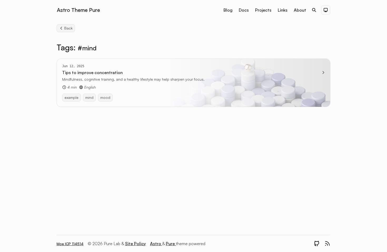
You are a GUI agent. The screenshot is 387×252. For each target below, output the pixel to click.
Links (282, 10)
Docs (244, 10)
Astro (156, 243)
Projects (263, 10)
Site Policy (135, 243)
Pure (171, 243)
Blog (228, 10)
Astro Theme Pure (78, 10)
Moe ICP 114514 (70, 243)
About (300, 10)
